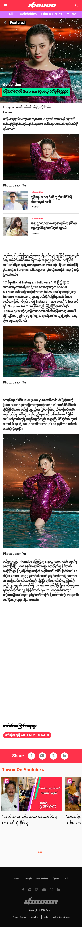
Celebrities (28, 14)
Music (71, 14)
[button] (27, 735)
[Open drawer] (5, 5)
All (11, 14)
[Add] (31, 756)
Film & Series (51, 14)
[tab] (11, 14)
